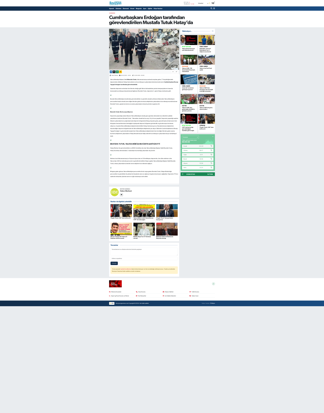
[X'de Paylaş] (114, 71)
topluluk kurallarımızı (126, 269)
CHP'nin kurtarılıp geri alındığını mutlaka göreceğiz (188, 129)
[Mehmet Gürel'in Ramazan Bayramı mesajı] (167, 229)
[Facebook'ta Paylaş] (111, 71)
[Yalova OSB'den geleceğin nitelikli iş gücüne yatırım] (189, 99)
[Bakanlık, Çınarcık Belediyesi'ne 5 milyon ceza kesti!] (206, 40)
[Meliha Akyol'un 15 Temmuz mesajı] (144, 229)
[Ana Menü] (214, 8)
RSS (112, 303)
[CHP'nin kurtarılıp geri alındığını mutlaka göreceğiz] (189, 119)
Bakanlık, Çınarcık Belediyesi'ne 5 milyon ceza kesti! (205, 50)
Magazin (139, 8)
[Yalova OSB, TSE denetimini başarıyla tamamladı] (189, 60)
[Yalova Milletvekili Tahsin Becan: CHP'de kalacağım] (144, 210)
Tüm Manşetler (142, 296)
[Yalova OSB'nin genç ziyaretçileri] (206, 99)
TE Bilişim (212, 303)
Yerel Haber (204, 46)
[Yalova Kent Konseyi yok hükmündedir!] (189, 40)
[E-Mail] (121, 194)
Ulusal (132, 8)
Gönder (114, 263)
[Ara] (212, 8)
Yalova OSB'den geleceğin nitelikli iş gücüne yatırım (188, 109)
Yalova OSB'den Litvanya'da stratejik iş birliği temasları (206, 89)
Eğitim (150, 8)
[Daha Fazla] (120, 71)
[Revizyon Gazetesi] (115, 3)
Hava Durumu (141, 291)
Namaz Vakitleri (169, 291)
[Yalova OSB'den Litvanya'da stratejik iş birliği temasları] (206, 79)
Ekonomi (126, 8)
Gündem (118, 8)
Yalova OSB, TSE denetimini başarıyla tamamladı (188, 70)
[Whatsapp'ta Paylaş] (117, 71)
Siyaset (111, 8)
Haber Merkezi (114, 75)
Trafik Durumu (195, 291)
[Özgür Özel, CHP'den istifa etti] (121, 210)
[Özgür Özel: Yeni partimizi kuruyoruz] (167, 210)
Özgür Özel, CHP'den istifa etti (121, 218)
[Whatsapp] (213, 283)
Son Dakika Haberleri (170, 296)
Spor (144, 8)
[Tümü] (212, 31)
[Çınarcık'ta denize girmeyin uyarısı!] (189, 79)
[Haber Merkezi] (115, 192)
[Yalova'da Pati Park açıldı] (206, 60)
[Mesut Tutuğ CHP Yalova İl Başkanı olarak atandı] (121, 229)
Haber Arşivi (195, 296)
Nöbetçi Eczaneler (116, 291)
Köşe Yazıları (158, 8)
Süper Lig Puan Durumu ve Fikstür (120, 296)
